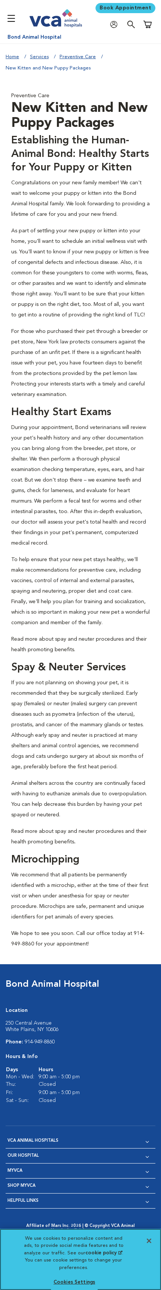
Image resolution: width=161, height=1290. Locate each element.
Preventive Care (78, 56)
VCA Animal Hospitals (32, 1141)
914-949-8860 (40, 1042)
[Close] (149, 1241)
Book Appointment (125, 8)
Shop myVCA (21, 1186)
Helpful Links (23, 1201)
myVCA (14, 1171)
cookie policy (103, 1253)
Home (12, 56)
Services (39, 56)
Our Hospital (23, 1156)
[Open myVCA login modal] (115, 24)
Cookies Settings (74, 1282)
